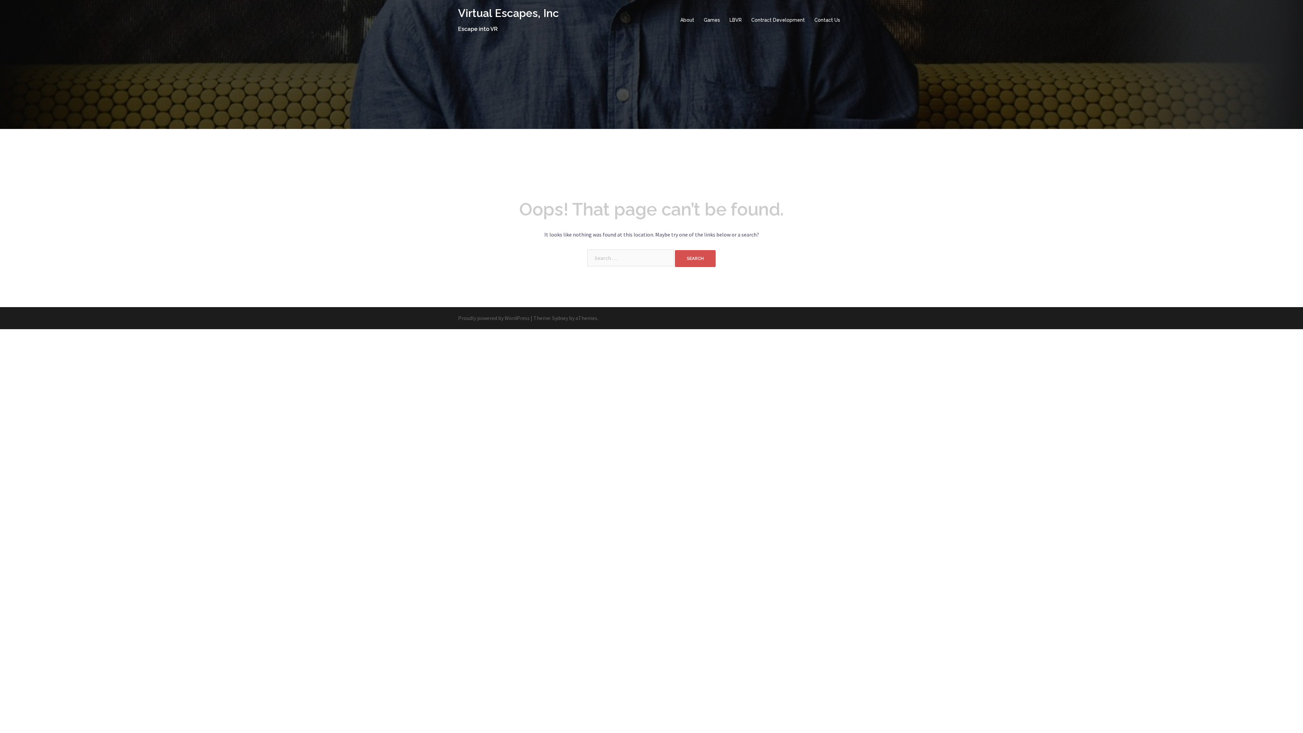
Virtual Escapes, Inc (508, 13)
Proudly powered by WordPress (494, 318)
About (687, 20)
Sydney (560, 318)
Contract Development (778, 20)
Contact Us (827, 20)
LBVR (736, 20)
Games (712, 20)
